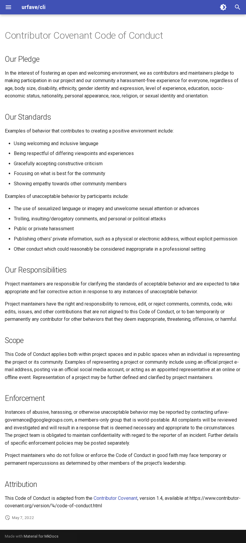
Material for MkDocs (41, 536)
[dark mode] (223, 7)
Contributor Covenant (115, 498)
